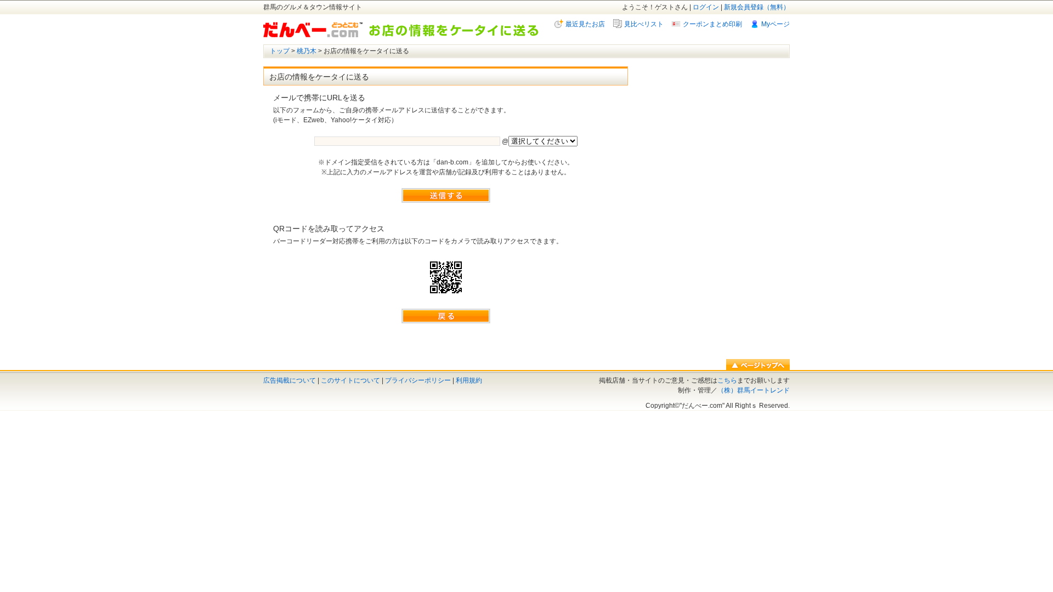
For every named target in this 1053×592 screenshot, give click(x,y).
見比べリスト (644, 24)
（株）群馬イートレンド (753, 390)
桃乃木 (306, 51)
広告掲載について (289, 380)
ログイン (706, 7)
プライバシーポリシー (418, 380)
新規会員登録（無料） (757, 7)
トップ (280, 51)
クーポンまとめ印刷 (712, 24)
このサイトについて (350, 380)
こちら (727, 380)
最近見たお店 (585, 24)
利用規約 (469, 380)
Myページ (775, 24)
